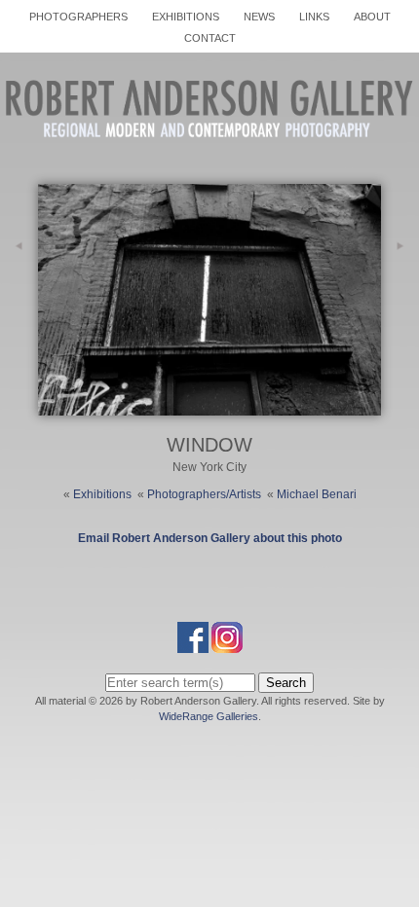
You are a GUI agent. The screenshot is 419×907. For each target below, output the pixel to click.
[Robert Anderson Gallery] (209, 152)
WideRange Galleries (208, 716)
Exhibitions (185, 16)
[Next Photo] (210, 407)
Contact (210, 38)
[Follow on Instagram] (227, 644)
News (259, 16)
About (372, 16)
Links (314, 16)
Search (286, 682)
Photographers (78, 16)
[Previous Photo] (19, 299)
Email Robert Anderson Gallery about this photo (210, 538)
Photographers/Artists (204, 494)
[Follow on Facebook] (193, 644)
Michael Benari (317, 494)
